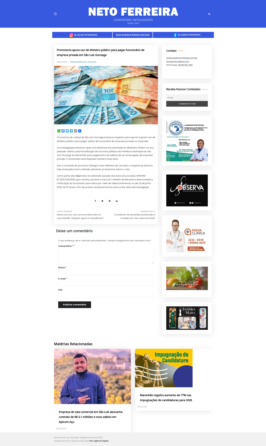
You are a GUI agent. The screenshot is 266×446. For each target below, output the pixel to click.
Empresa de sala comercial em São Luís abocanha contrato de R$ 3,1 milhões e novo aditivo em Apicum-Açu (91, 417)
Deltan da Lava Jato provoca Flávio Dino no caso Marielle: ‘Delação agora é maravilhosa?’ (80, 216)
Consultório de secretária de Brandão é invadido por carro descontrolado (134, 216)
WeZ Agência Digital (98, 440)
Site (60, 289)
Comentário (65, 246)
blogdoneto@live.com (177, 61)
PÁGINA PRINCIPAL (78, 62)
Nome (62, 267)
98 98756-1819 (185, 64)
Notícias (92, 62)
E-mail (62, 278)
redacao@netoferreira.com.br (181, 57)
